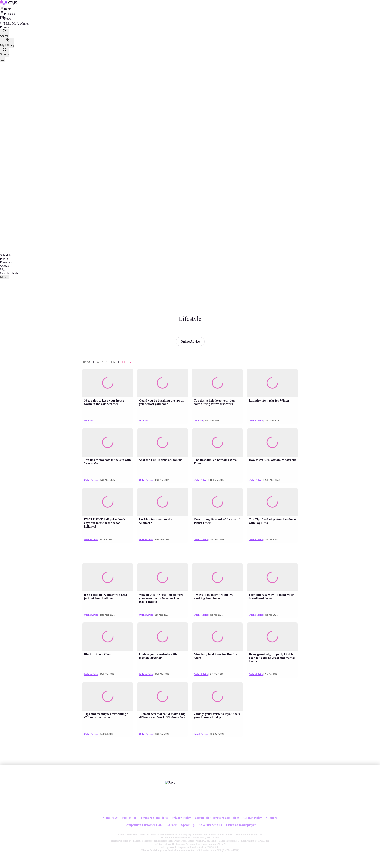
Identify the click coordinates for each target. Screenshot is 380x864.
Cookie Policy (252, 817)
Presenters (6, 262)
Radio (7, 8)
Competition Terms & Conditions (217, 817)
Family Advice (201, 734)
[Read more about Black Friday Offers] (107, 636)
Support (271, 817)
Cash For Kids (9, 273)
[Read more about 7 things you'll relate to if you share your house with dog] (217, 696)
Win (2, 269)
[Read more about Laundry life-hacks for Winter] (272, 383)
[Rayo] (170, 782)
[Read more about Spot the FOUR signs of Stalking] (162, 442)
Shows (4, 266)
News (7, 18)
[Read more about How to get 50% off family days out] (272, 442)
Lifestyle (128, 362)
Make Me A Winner (16, 23)
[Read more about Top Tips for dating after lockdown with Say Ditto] (272, 502)
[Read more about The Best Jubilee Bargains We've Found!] (217, 442)
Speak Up (188, 825)
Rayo (86, 362)
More (3, 277)
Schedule (5, 255)
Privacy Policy (181, 817)
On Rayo (88, 420)
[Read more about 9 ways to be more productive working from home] (217, 577)
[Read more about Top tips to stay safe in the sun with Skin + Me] (107, 442)
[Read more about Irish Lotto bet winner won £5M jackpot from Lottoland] (107, 577)
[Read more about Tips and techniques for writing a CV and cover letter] (107, 696)
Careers (172, 825)
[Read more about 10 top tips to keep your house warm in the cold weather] (107, 383)
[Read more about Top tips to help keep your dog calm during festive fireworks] (217, 383)
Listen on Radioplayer (241, 825)
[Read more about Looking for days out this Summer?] (162, 502)
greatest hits (106, 362)
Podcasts (9, 13)
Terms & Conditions (154, 817)
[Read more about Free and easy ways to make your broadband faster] (272, 577)
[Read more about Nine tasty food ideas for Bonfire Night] (217, 636)
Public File (129, 817)
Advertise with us (210, 825)
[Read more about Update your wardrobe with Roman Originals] (162, 636)
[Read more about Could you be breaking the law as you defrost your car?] (162, 383)
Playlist (4, 258)
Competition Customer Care (143, 825)
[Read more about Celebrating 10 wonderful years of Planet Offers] (217, 502)
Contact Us (110, 817)
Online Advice (190, 341)
